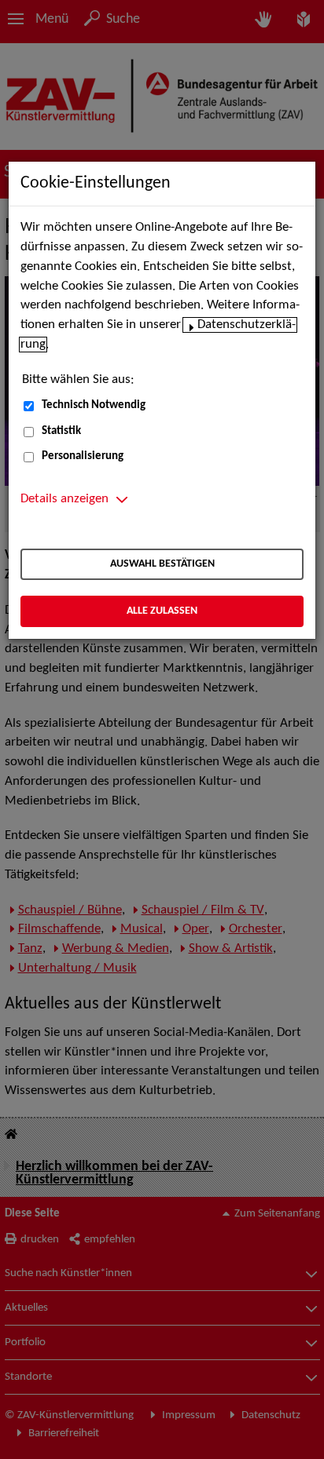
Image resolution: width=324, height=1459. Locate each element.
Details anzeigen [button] (64, 499)
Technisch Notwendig (93, 405)
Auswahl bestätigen (162, 564)
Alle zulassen (162, 611)
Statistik (61, 431)
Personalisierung (82, 456)
